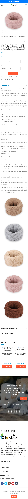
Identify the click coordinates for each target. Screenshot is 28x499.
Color (2, 59)
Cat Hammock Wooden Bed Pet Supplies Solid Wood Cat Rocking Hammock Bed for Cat (7, 353)
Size (2, 65)
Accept (14, 496)
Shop (5, 36)
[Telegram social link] (18, 1)
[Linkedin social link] (16, 1)
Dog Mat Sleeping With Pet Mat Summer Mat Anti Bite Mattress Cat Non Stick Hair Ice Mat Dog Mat (20, 352)
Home (2, 36)
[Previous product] (23, 41)
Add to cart (12, 73)
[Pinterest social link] (14, 1)
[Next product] (26, 41)
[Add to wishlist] (10, 349)
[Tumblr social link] (20, 411)
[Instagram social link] (14, 411)
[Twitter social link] (12, 1)
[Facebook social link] (10, 1)
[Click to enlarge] (3, 31)
